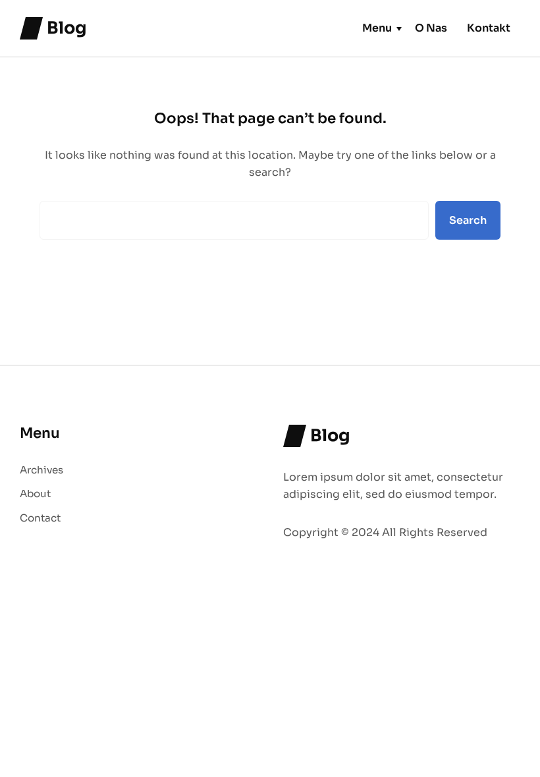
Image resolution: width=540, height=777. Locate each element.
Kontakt (488, 28)
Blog (67, 27)
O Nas (431, 28)
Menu (377, 28)
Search (468, 220)
